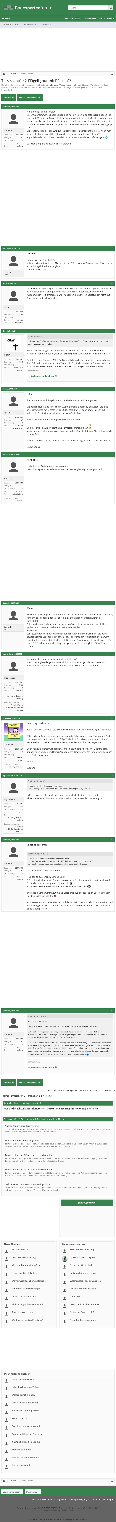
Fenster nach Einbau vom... (26, 1402)
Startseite (36, 1499)
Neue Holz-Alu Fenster (23, 1379)
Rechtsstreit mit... (21, 1418)
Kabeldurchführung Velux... (26, 1387)
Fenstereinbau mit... (22, 1465)
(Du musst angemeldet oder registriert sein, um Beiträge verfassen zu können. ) (79, 1090)
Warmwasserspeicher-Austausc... (29, 1280)
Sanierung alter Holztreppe (26, 1288)
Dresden (19, 370)
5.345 (21, 752)
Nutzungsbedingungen (79, 1499)
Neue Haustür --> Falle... (24, 1273)
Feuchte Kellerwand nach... (84, 1288)
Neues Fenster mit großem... (26, 1410)
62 (22, 137)
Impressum (62, 1499)
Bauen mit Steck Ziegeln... (83, 1257)
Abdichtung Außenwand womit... (28, 1304)
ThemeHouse (67, 1510)
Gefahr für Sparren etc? (82, 1312)
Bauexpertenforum (11, 1491)
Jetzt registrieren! (87, 1202)
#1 (112, 107)
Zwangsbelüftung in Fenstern (27, 1434)
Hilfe (44, 1499)
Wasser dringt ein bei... (23, 1394)
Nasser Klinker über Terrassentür (22, 1125)
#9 (112, 718)
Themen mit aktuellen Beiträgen (37, 24)
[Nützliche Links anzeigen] (111, 74)
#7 (112, 603)
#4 (112, 331)
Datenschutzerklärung (101, 1499)
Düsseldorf (18, 323)
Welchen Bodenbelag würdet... (27, 1265)
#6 (112, 454)
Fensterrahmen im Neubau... (26, 1457)
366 (21, 314)
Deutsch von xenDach (84, 1508)
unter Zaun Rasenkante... (25, 1296)
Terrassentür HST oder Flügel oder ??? (24, 1140)
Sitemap (51, 1499)
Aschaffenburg (17, 494)
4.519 (21, 362)
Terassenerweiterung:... (24, 1312)
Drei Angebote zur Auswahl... (27, 1426)
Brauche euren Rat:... (22, 1449)
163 (21, 420)
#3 (112, 283)
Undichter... (76, 1296)
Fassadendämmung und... (83, 1320)
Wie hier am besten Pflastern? (27, 1320)
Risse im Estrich (20, 1249)
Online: (72, 18)
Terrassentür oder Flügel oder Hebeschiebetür (28, 1155)
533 (21, 486)
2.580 (21, 685)
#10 (112, 775)
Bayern (20, 760)
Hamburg (19, 146)
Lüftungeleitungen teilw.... (83, 1273)
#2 (112, 248)
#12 (112, 1011)
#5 (112, 389)
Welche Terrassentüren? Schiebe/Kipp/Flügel (27, 1184)
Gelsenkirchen (17, 428)
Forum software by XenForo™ (42, 1508)
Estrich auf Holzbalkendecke (84, 1304)
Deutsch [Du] (32, 1491)
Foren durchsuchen (11, 24)
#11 (112, 840)
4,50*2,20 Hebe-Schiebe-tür (26, 1441)
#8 (112, 654)
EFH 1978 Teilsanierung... (24, 1257)
